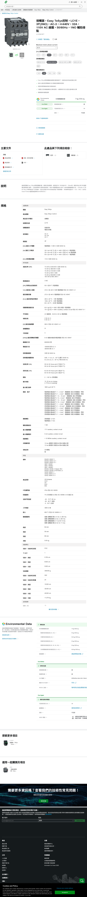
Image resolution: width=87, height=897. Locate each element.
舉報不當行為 (5, 863)
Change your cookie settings (65, 888)
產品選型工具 (5, 848)
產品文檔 (4, 843)
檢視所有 (10, 13)
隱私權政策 (49, 814)
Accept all (65, 892)
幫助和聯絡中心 (48, 843)
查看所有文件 (7, 171)
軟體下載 (4, 846)
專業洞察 (46, 858)
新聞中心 (4, 867)
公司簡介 (4, 860)
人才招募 (4, 858)
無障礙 (4, 865)
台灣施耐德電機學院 (49, 860)
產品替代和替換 (6, 851)
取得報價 (46, 848)
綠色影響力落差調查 (49, 863)
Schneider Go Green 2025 (51, 865)
